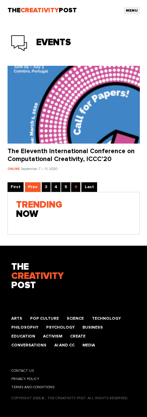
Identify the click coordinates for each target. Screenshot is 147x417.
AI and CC (64, 345)
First (16, 187)
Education (23, 336)
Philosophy (24, 327)
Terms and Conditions (32, 387)
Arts (16, 318)
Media (88, 345)
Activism (52, 336)
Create (77, 336)
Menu (132, 10)
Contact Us (22, 370)
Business (92, 327)
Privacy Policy (25, 379)
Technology (106, 318)
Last (89, 187)
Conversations (28, 345)
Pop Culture (44, 318)
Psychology (60, 327)
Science (75, 318)
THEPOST (37, 276)
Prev (32, 187)
